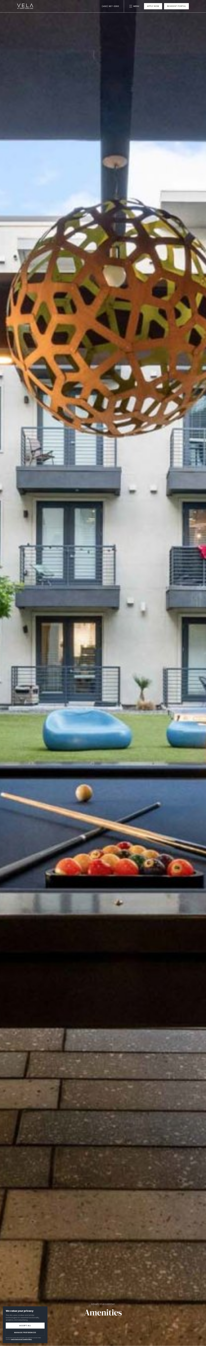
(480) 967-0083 (110, 6)
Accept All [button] (25, 1325)
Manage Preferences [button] (25, 1332)
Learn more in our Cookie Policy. (21, 1339)
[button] (134, 6)
